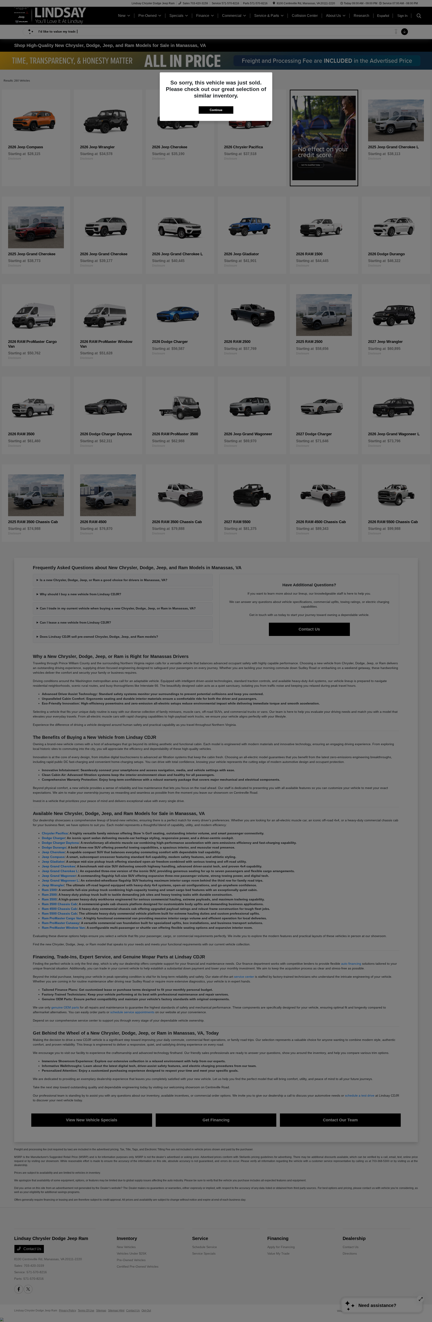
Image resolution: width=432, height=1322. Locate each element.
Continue (216, 110)
